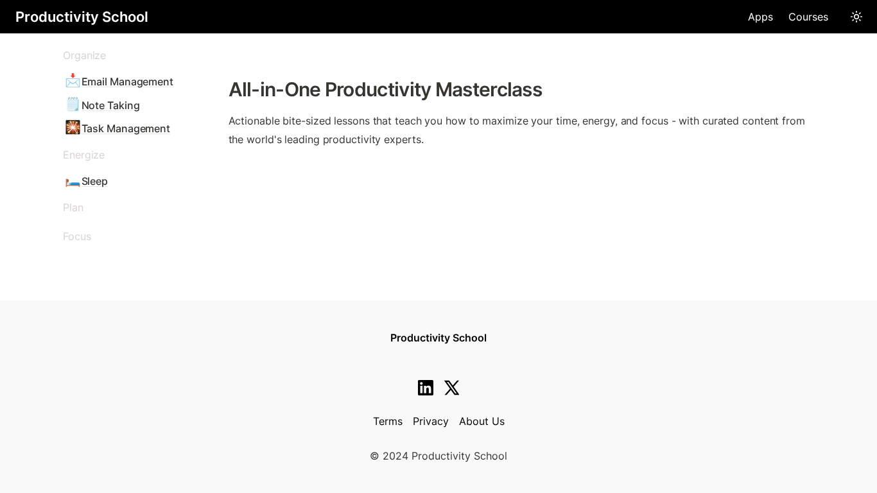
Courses (808, 16)
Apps (760, 16)
